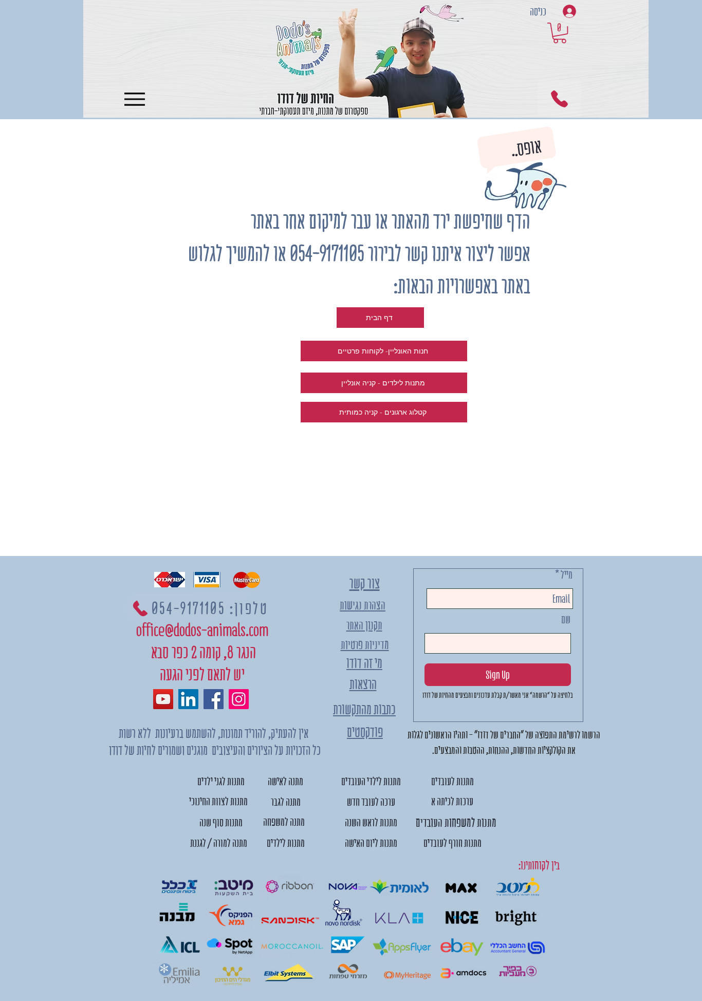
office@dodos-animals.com (202, 630)
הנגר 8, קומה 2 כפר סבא (202, 652)
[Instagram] (239, 699)
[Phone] (559, 99)
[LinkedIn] (188, 699)
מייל (566, 575)
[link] (559, 33)
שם (565, 619)
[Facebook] (214, 699)
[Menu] (134, 99)
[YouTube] (163, 699)
